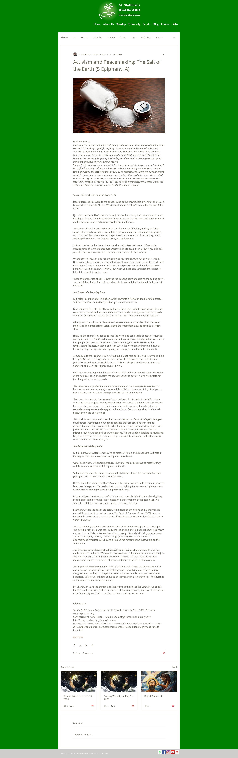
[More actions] (163, 54)
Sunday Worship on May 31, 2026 (118, 697)
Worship (84, 37)
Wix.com (105, 753)
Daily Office (146, 37)
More (158, 37)
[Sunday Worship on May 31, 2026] (119, 681)
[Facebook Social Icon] (164, 752)
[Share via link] (92, 645)
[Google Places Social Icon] (177, 752)
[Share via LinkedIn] (86, 645)
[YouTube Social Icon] (173, 752)
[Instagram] (168, 752)
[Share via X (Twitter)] (80, 645)
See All (174, 667)
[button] (174, 37)
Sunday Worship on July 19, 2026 (78, 697)
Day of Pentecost (153, 696)
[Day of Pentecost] (159, 681)
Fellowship (97, 37)
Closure (123, 37)
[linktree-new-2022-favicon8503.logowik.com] (160, 752)
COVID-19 (111, 37)
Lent (74, 37)
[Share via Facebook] (74, 645)
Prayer (133, 37)
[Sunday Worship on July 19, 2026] (79, 681)
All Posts (64, 37)
